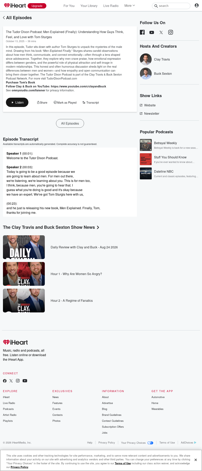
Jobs (105, 432)
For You (69, 5)
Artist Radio (9, 415)
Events (56, 409)
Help (89, 442)
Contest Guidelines (113, 421)
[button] (17, 102)
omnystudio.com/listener (28, 90)
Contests (57, 415)
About (105, 397)
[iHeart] (15, 6)
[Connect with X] (11, 381)
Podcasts (8, 409)
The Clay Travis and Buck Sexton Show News (49, 227)
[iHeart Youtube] (24, 381)
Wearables (158, 409)
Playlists (8, 421)
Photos (56, 421)
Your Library (88, 5)
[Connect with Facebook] (5, 381)
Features (57, 403)
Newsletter (151, 113)
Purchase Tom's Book (20, 82)
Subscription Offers (113, 426)
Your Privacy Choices (133, 443)
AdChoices (187, 442)
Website (150, 105)
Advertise (107, 403)
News (55, 397)
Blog (104, 409)
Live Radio (111, 5)
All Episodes (19, 17)
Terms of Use (167, 442)
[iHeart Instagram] (18, 381)
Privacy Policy (106, 442)
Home (155, 403)
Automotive (158, 397)
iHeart (6, 397)
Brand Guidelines (112, 415)
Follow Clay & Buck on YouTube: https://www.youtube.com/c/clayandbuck (56, 86)
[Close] (195, 459)
